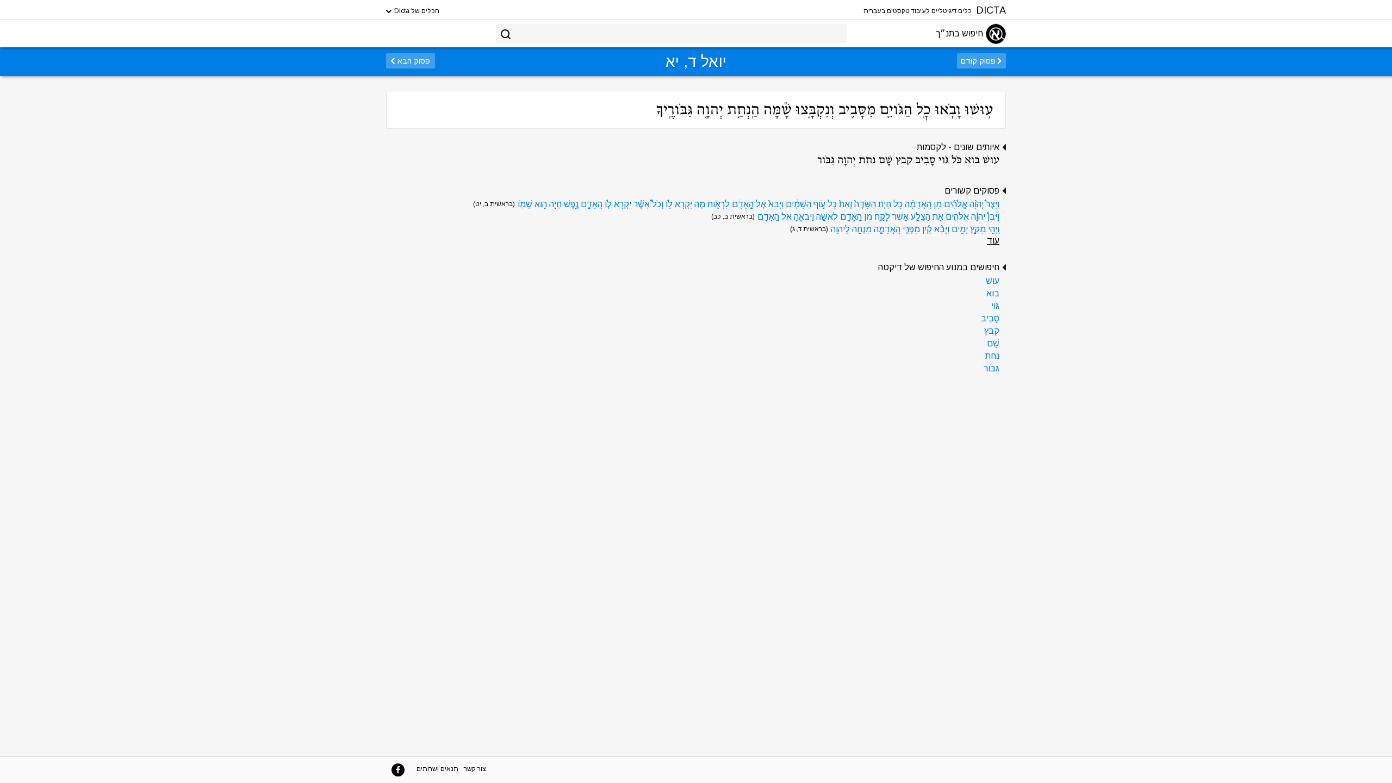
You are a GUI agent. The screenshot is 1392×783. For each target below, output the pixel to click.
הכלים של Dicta (416, 11)
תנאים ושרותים (437, 769)
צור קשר (475, 769)
